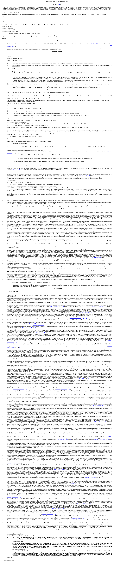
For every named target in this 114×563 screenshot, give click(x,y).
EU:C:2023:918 (52, 438)
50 (20, 497)
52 (63, 508)
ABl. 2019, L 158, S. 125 (18, 169)
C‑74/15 (51, 306)
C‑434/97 (110, 436)
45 (86, 318)
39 (94, 312)
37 (105, 421)
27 (63, 306)
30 (106, 306)
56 (16, 347)
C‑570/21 (94, 306)
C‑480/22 (46, 438)
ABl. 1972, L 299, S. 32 (38, 325)
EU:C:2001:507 (64, 439)
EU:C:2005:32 (98, 257)
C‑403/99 (59, 439)
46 (102, 320)
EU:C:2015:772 (57, 306)
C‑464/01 (93, 257)
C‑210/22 (96, 439)
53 (48, 332)
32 (69, 389)
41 (26, 389)
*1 (59, 4)
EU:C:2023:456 (100, 306)
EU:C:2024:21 (82, 378)
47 (108, 439)
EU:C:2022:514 (100, 405)
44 (20, 463)
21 (16, 438)
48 (81, 483)
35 (88, 378)
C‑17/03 (15, 389)
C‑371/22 (77, 378)
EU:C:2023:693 (102, 439)
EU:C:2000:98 (10, 438)
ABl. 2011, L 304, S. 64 (85, 175)
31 (91, 312)
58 (19, 347)
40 (83, 318)
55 (16, 342)
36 (106, 405)
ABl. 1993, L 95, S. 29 (95, 43)
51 (35, 327)
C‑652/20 (94, 405)
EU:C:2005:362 (20, 389)
